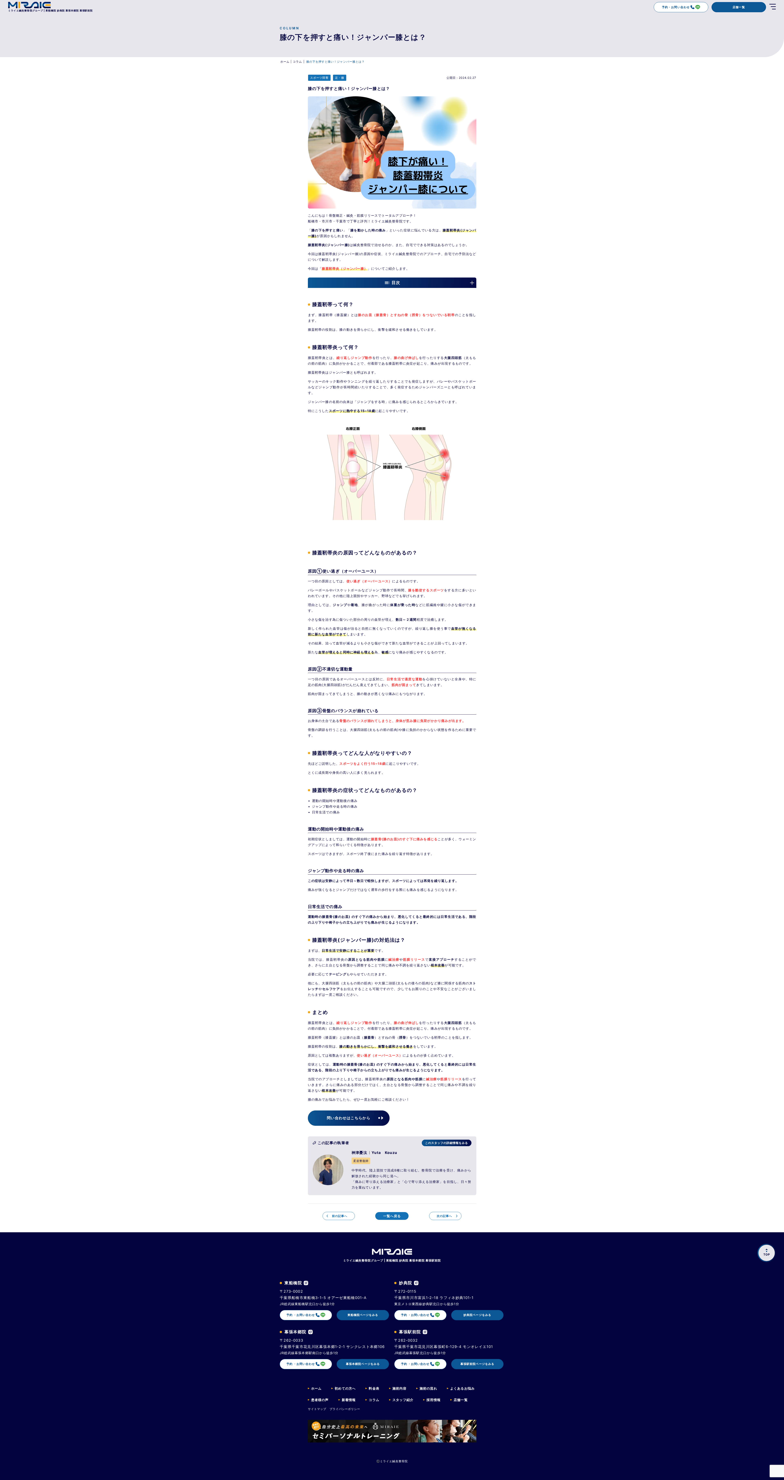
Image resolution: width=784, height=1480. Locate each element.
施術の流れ (428, 1388)
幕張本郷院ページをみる (363, 1364)
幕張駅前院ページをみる (477, 1364)
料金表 (374, 1388)
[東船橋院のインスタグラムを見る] (306, 1283)
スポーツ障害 (319, 77)
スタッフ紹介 (402, 1400)
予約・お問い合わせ (675, 7)
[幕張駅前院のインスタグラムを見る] (425, 1332)
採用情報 (434, 1400)
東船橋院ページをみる (362, 1315)
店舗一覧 (739, 7)
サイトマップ (317, 1409)
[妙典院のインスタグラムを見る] (416, 1283)
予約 (300, 1315)
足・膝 (339, 77)
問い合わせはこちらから (348, 1118)
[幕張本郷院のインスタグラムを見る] (310, 1332)
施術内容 (399, 1388)
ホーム (316, 1388)
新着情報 (349, 1400)
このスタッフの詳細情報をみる (446, 1143)
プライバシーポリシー (345, 1409)
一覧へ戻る (392, 1216)
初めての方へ (345, 1388)
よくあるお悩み (462, 1388)
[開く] (772, 7)
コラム (374, 1400)
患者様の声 (320, 1400)
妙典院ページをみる (477, 1315)
